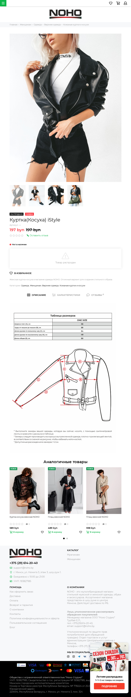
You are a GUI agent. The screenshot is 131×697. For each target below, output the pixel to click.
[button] (64, 538)
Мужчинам (73, 554)
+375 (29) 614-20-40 (24, 563)
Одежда (25, 285)
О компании (17, 609)
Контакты (15, 614)
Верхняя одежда (50, 285)
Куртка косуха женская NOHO (24, 517)
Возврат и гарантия (21, 605)
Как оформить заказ (21, 591)
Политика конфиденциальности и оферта (34, 618)
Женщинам (35, 285)
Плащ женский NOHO (59, 517)
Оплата (14, 600)
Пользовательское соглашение (28, 622)
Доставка (15, 596)
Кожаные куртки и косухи (72, 285)
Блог (12, 627)
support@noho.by (24, 567)
